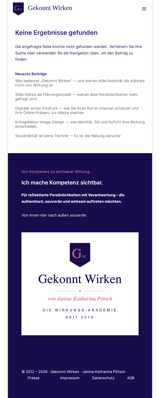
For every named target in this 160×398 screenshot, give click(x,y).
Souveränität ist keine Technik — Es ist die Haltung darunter (68, 136)
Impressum (76, 378)
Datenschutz (109, 378)
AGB (131, 378)
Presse (34, 378)
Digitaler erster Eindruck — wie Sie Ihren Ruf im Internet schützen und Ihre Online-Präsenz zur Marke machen (77, 110)
